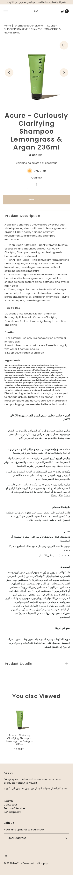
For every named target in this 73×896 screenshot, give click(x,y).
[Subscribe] (64, 838)
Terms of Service (14, 808)
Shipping (21, 163)
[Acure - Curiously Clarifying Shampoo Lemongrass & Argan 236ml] (20, 718)
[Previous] (9, 72)
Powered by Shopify (35, 863)
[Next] (64, 72)
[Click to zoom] (64, 45)
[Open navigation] (6, 11)
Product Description (22, 216)
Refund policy (12, 812)
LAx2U (36, 11)
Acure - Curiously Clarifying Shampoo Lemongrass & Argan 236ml (19, 740)
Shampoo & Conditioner (28, 25)
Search (8, 801)
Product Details (18, 663)
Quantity (36, 177)
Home (7, 25)
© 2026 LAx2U (12, 863)
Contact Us (11, 804)
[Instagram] (6, 856)
